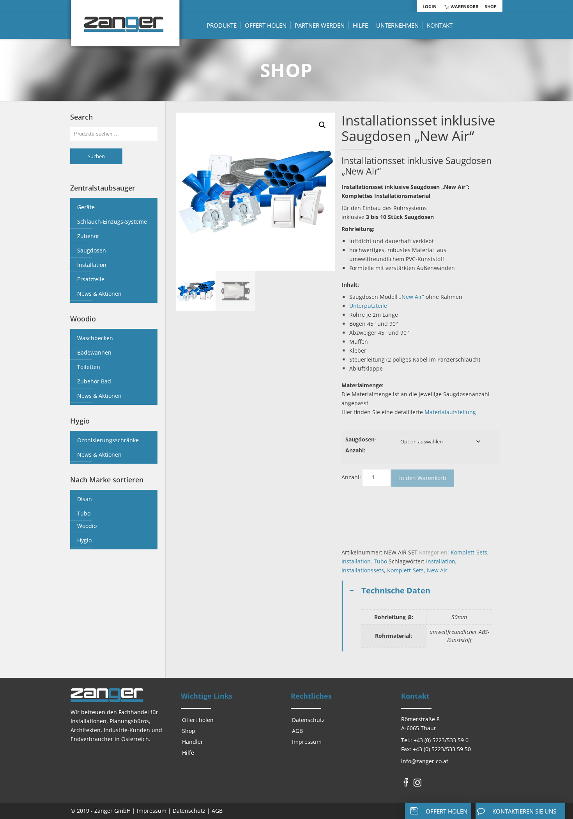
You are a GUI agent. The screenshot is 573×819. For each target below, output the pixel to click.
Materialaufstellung (450, 412)
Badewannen (94, 352)
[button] (322, 125)
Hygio (84, 540)
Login (430, 6)
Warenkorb (463, 6)
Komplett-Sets (469, 552)
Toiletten (88, 367)
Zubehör (88, 236)
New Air (411, 296)
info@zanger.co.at (424, 761)
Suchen (96, 156)
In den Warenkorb (422, 478)
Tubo (380, 561)
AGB (297, 730)
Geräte (86, 207)
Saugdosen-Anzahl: (361, 445)
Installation (356, 561)
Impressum (307, 741)
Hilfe (188, 752)
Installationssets (362, 570)
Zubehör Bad (94, 381)
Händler (192, 741)
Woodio (87, 526)
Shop (491, 6)
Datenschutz (308, 720)
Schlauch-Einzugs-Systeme (112, 221)
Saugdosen (91, 250)
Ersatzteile (90, 279)
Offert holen (198, 720)
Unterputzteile (368, 305)
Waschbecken (95, 338)
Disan (84, 499)
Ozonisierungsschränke (108, 440)
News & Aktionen (99, 293)
